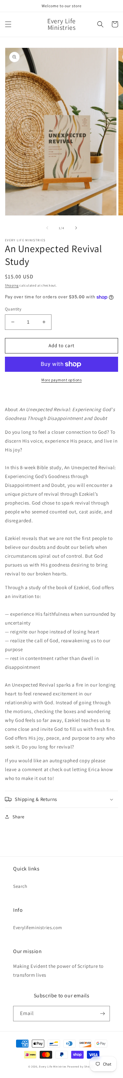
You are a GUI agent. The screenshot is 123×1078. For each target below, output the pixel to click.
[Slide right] (76, 228)
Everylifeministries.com (37, 927)
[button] (8, 24)
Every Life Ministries (52, 1066)
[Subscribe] (102, 1013)
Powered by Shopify (81, 1066)
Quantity (13, 309)
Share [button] (18, 817)
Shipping (12, 285)
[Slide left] (47, 228)
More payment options (61, 379)
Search (20, 886)
